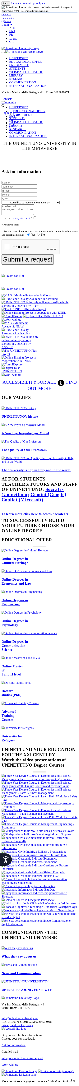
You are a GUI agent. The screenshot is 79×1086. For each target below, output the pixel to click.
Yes (33, 234)
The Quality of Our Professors (24, 450)
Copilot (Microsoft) (22, 499)
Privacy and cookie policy (17, 1025)
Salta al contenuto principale (28, 3)
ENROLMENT (19, 65)
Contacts (6, 14)
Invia (5, 3)
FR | (11, 34)
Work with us (10, 1064)
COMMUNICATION (22, 82)
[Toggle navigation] (3, 52)
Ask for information (14, 1045)
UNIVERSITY (18, 58)
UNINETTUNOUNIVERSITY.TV (27, 990)
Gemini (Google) (48, 494)
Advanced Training (9, 716)
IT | (15, 27)
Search (7, 21)
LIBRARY (16, 75)
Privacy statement (21, 218)
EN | (12, 31)
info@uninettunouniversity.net (20, 1018)
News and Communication (21, 973)
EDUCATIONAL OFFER (25, 61)
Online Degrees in (15, 561)
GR (11, 41)
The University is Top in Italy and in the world (36, 470)
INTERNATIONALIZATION (28, 85)
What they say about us (19, 956)
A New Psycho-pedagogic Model (25, 433)
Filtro (8, 106)
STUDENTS (17, 68)
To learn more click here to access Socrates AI (36, 514)
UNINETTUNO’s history (20, 416)
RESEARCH (17, 79)
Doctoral (11, 693)
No (42, 234)
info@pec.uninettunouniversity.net (22, 1058)
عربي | (13, 38)
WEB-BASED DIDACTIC (26, 72)
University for (12, 738)
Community (8, 17)
